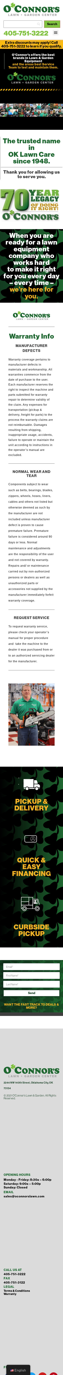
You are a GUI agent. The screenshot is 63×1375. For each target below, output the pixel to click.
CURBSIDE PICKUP (31, 930)
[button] (56, 32)
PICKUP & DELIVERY (31, 805)
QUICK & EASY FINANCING (31, 867)
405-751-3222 (26, 33)
